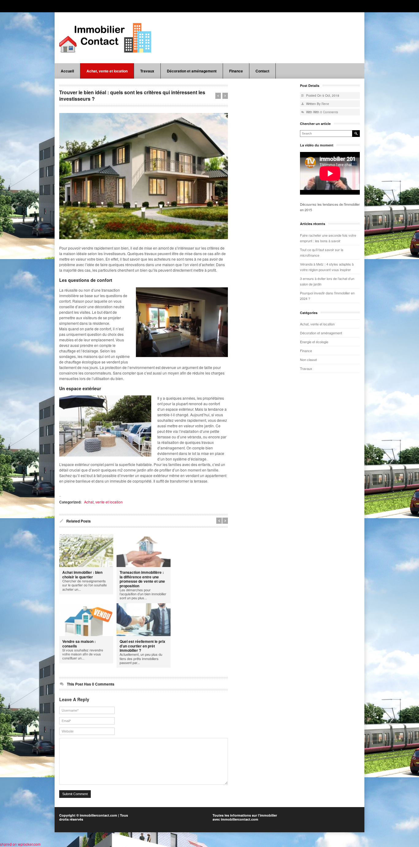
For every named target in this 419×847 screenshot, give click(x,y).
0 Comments (329, 112)
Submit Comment (75, 794)
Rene (325, 104)
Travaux (147, 71)
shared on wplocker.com (20, 844)
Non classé (308, 359)
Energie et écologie (314, 341)
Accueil (67, 71)
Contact (262, 71)
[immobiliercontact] (105, 37)
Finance (236, 71)
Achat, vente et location (107, 71)
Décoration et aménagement (192, 71)
